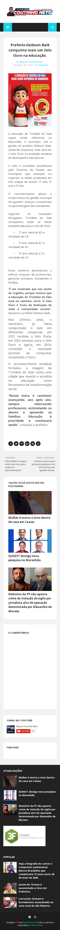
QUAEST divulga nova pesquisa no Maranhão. (37, 793)
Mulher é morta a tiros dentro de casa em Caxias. (37, 779)
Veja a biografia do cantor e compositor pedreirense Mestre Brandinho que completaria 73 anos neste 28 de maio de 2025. (36, 870)
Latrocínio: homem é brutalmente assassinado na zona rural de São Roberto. (36, 902)
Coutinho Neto (36, 925)
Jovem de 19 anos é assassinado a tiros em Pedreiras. (33, 888)
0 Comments (41, 65)
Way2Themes (28, 922)
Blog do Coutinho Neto (31, 61)
